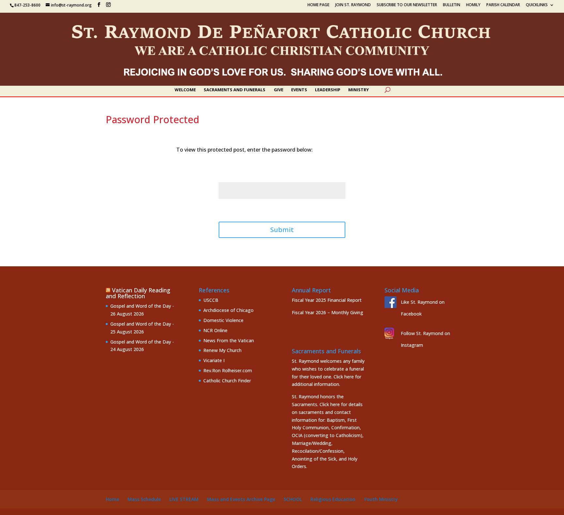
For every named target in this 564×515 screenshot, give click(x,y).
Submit (282, 229)
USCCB (210, 300)
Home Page (318, 5)
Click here (344, 377)
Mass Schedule (144, 499)
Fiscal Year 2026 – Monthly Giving (327, 312)
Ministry (358, 90)
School (293, 499)
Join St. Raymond (353, 5)
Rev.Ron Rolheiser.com (227, 370)
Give (278, 90)
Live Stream (183, 499)
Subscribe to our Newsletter (407, 5)
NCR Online (215, 330)
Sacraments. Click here (316, 404)
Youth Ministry (381, 499)
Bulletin (451, 5)
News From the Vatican (228, 340)
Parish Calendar (503, 5)
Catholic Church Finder (227, 380)
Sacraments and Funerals (234, 90)
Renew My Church (222, 350)
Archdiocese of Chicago (228, 310)
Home (112, 499)
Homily (473, 5)
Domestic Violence (223, 320)
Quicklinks (537, 5)
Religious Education (332, 499)
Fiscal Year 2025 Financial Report (327, 300)
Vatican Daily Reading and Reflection (138, 293)
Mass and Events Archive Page (241, 499)
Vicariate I (214, 360)
